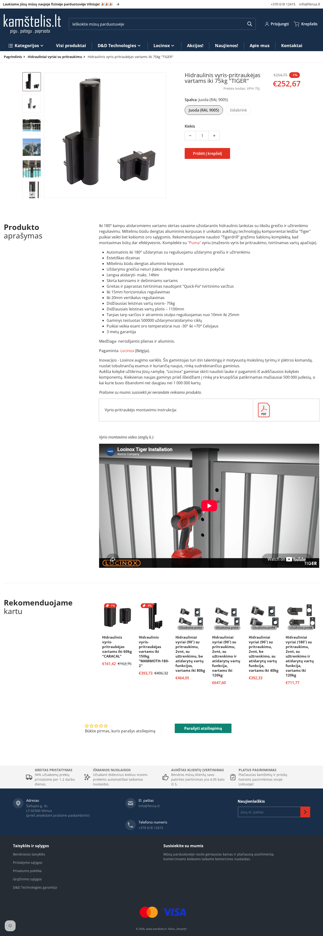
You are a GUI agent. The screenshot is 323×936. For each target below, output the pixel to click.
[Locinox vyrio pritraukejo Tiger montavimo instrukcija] (286, 410)
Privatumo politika (27, 871)
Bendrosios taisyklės (29, 854)
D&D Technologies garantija (35, 887)
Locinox (127, 350)
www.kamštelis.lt (156, 929)
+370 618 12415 (283, 4)
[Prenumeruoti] (305, 811)
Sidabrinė (238, 110)
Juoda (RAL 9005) (204, 110)
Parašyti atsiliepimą (203, 728)
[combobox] (162, 24)
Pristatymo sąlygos (27, 862)
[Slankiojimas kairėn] (46, 135)
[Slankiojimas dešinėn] (163, 135)
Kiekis (190, 126)
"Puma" (194, 242)
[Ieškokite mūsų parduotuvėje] (249, 24)
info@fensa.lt (309, 4)
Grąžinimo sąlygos (27, 879)
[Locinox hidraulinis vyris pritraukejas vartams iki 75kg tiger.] (31, 81)
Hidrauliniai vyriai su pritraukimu (55, 56)
